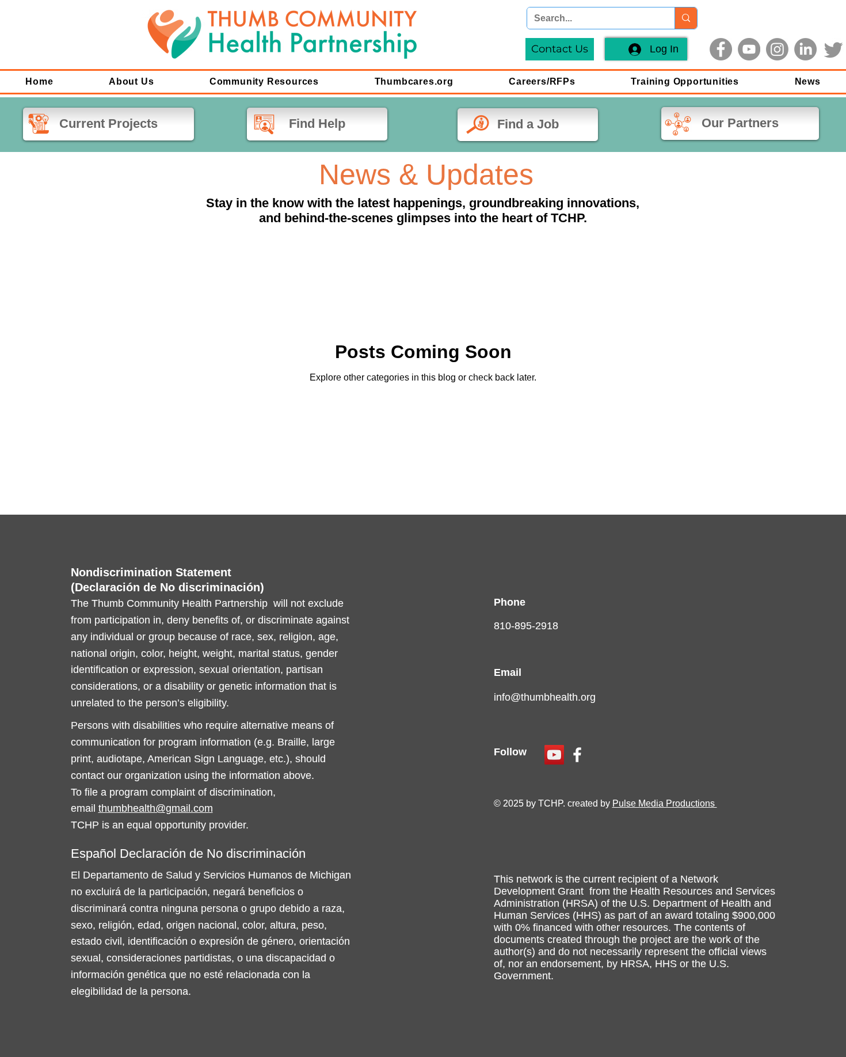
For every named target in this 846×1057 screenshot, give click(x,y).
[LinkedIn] (805, 49)
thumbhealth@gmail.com (155, 808)
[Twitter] (833, 49)
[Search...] (685, 18)
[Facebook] (721, 49)
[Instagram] (777, 49)
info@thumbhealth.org (545, 697)
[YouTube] (749, 49)
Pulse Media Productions (664, 803)
